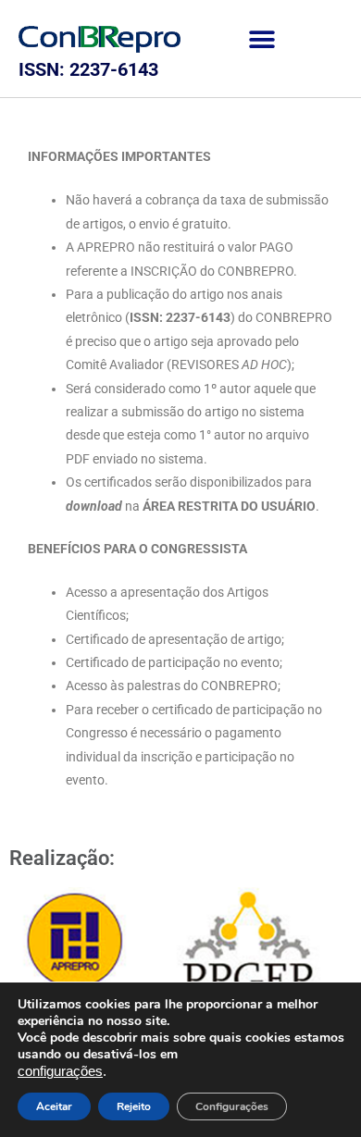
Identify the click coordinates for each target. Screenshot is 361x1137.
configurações (60, 1071)
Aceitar (54, 1106)
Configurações (231, 1106)
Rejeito (134, 1106)
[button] (261, 39)
